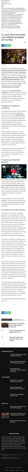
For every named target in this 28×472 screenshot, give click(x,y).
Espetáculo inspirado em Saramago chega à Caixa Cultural (16, 339)
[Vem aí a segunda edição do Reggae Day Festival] (5, 332)
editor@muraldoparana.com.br (15, 454)
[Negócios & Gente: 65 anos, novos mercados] (5, 422)
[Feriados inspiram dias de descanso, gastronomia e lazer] (5, 389)
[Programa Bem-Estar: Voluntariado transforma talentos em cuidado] (5, 370)
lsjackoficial (5, 300)
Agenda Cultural (8, 31)
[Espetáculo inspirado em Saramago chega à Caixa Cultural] (5, 338)
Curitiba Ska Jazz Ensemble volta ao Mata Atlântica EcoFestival (17, 325)
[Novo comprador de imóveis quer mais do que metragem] (5, 408)
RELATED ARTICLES (6, 319)
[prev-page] (2, 344)
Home (2, 31)
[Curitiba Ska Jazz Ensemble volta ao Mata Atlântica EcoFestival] (5, 325)
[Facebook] (2, 45)
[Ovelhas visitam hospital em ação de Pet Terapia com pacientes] (5, 363)
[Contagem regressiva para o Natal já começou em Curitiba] (5, 356)
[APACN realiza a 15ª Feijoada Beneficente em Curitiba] (5, 382)
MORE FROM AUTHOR (18, 319)
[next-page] (5, 344)
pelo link (18, 458)
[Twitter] (6, 45)
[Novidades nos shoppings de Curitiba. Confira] (5, 396)
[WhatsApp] (9, 45)
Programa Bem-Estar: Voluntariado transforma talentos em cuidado (18, 370)
